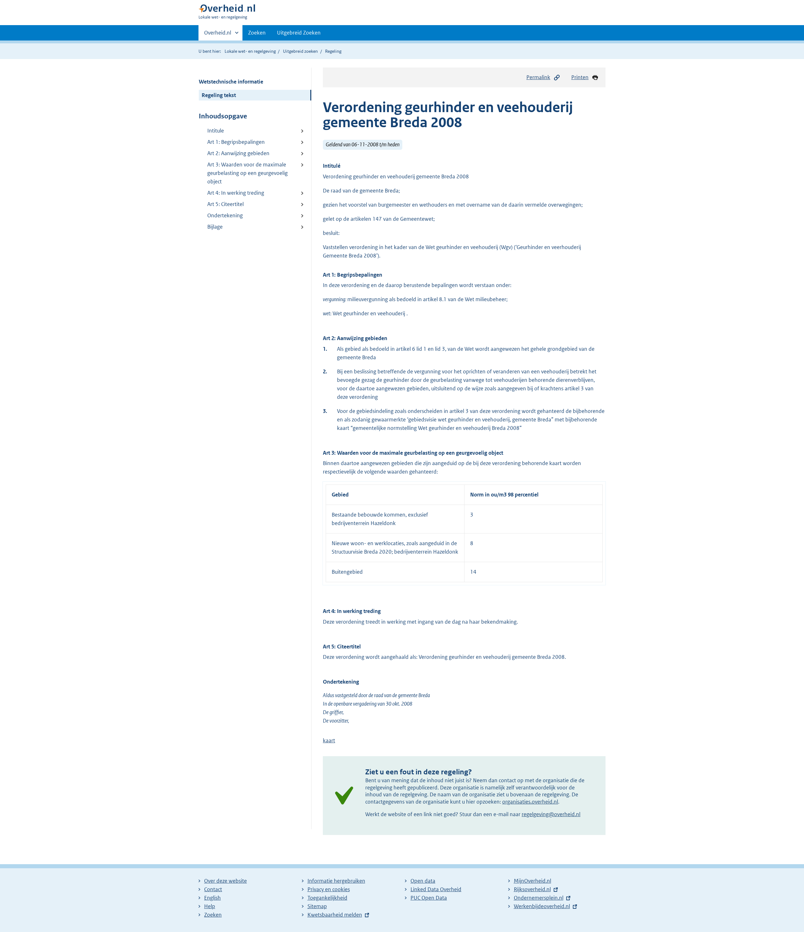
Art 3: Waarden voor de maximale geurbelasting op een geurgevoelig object (247, 173)
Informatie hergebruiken (336, 880)
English (212, 897)
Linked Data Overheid (435, 889)
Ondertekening (225, 215)
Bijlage (215, 226)
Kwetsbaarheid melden (334, 914)
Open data (422, 880)
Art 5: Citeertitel (225, 204)
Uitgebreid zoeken (300, 51)
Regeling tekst (219, 95)
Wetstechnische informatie (231, 81)
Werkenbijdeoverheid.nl (542, 906)
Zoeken (257, 32)
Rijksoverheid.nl (532, 889)
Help (209, 906)
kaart (329, 740)
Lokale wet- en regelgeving (250, 51)
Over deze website (225, 880)
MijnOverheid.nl (532, 880)
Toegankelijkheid (327, 897)
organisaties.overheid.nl (530, 801)
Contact (213, 889)
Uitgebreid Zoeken (299, 32)
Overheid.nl (217, 35)
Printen (580, 77)
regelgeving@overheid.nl (551, 814)
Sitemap (317, 906)
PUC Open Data (428, 897)
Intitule (215, 130)
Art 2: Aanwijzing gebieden (238, 153)
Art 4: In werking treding (235, 192)
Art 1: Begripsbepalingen (236, 141)
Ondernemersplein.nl (538, 897)
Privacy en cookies (328, 889)
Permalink (538, 77)
